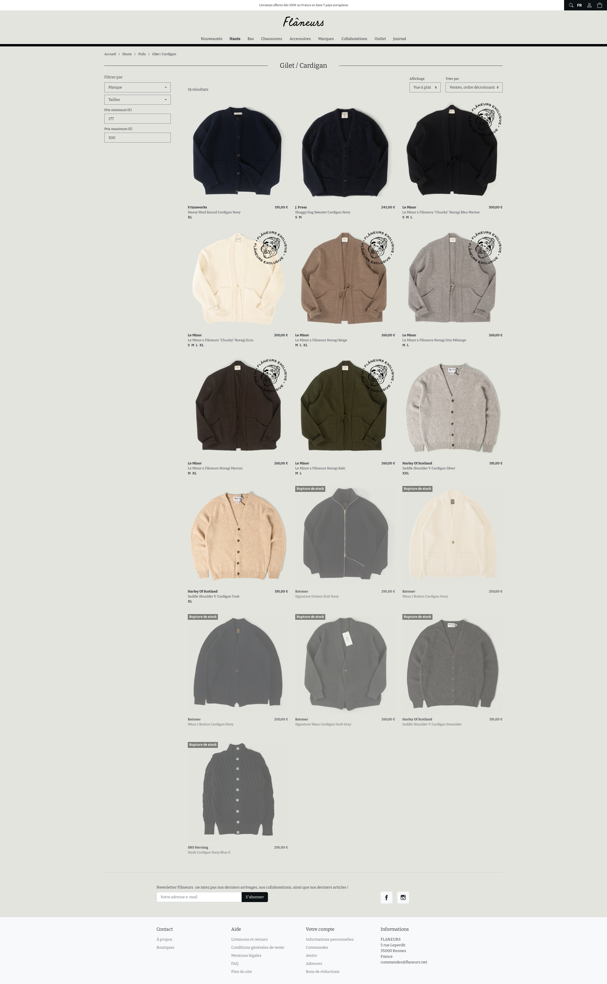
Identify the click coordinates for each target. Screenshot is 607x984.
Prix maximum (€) (118, 129)
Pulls (142, 54)
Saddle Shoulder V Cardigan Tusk (213, 596)
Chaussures (271, 38)
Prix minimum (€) (118, 110)
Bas (251, 38)
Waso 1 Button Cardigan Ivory (425, 596)
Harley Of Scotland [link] (417, 463)
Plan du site (241, 971)
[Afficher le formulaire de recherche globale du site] (570, 5)
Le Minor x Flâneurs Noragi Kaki (320, 468)
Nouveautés (211, 38)
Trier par (452, 79)
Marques (326, 38)
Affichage (417, 79)
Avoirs (311, 955)
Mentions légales (246, 955)
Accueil (110, 54)
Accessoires (300, 38)
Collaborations (354, 38)
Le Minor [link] (409, 207)
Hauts (236, 38)
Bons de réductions (323, 971)
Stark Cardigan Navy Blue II (209, 852)
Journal (399, 38)
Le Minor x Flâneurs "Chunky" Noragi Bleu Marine (441, 212)
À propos (164, 939)
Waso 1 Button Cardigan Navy (210, 724)
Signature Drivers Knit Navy (317, 596)
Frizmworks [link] (197, 207)
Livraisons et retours (249, 939)
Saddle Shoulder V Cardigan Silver (428, 468)
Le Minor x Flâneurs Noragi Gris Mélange (434, 340)
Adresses (314, 963)
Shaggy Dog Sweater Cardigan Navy (322, 212)
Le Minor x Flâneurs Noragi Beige (321, 340)
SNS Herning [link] (198, 847)
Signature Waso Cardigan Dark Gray (323, 724)
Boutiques (165, 947)
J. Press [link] (301, 207)
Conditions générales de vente (257, 947)
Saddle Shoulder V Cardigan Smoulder (432, 724)
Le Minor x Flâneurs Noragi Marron (215, 468)
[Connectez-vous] (589, 5)
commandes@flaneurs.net (404, 962)
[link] (238, 152)
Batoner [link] (301, 591)
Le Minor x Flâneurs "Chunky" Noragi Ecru (220, 340)
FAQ (235, 963)
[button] (600, 5)
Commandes (317, 947)
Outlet (380, 38)
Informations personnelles (330, 939)
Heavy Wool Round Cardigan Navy (214, 212)
